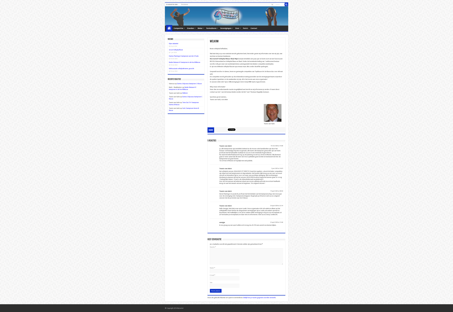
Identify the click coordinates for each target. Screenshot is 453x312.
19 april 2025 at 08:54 (276, 191)
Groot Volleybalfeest (176, 50)
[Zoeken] (286, 4)
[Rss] (272, 4)
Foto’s (245, 28)
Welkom (185, 93)
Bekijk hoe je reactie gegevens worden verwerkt (259, 297)
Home (169, 28)
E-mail (212, 275)
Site (211, 282)
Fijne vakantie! (173, 43)
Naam (212, 268)
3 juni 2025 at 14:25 (277, 168)
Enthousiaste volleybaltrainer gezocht (181, 68)
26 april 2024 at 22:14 (276, 205)
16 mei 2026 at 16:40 (277, 146)
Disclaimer (184, 4)
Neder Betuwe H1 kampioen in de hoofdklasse (184, 62)
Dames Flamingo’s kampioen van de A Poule (184, 56)
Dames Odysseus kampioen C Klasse (189, 83)
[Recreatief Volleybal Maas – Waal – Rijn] (226, 16)
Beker (200, 28)
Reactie (213, 247)
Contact (254, 28)
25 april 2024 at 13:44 (276, 222)
